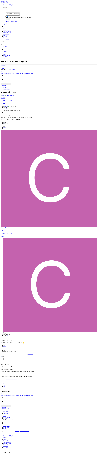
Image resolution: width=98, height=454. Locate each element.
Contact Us (6, 427)
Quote (4, 127)
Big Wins (5, 36)
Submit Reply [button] (7, 391)
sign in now (30, 354)
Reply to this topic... (5, 364)
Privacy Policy (6, 426)
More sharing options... (6, 84)
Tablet (4, 385)
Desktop (5, 383)
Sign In (8, 19)
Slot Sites (5, 35)
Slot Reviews (6, 34)
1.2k (7, 335)
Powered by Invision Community (22, 431)
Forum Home (6, 30)
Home (4, 28)
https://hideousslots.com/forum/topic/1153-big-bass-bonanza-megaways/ (17, 73)
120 (7, 108)
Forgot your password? (11, 21)
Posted (6, 100)
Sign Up (5, 24)
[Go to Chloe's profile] (49, 226)
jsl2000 (4, 68)
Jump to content (4, 1)
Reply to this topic (7, 87)
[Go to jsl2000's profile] (3, 65)
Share (2, 71)
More (4, 37)
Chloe (2, 230)
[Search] (1, 44)
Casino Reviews (7, 32)
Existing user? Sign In (8, 5)
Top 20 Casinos (7, 31)
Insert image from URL (11, 379)
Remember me (9, 17)
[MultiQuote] (4, 126)
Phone (4, 386)
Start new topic (6, 89)
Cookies (5, 428)
